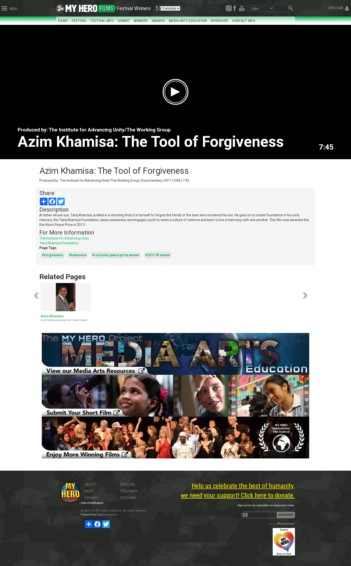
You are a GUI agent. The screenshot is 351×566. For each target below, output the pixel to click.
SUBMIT (123, 21)
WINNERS (141, 21)
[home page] (81, 7)
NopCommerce (107, 514)
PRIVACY (91, 498)
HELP (89, 491)
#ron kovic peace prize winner (115, 255)
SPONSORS (219, 21)
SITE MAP (128, 498)
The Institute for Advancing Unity (64, 238)
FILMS (63, 21)
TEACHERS (129, 491)
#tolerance (77, 255)
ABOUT (90, 484)
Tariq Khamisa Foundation (59, 243)
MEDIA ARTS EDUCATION (188, 21)
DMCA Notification (92, 503)
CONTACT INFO (243, 21)
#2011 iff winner (157, 255)
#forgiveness (52, 255)
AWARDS (158, 21)
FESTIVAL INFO (102, 21)
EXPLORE (127, 484)
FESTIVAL (79, 21)
